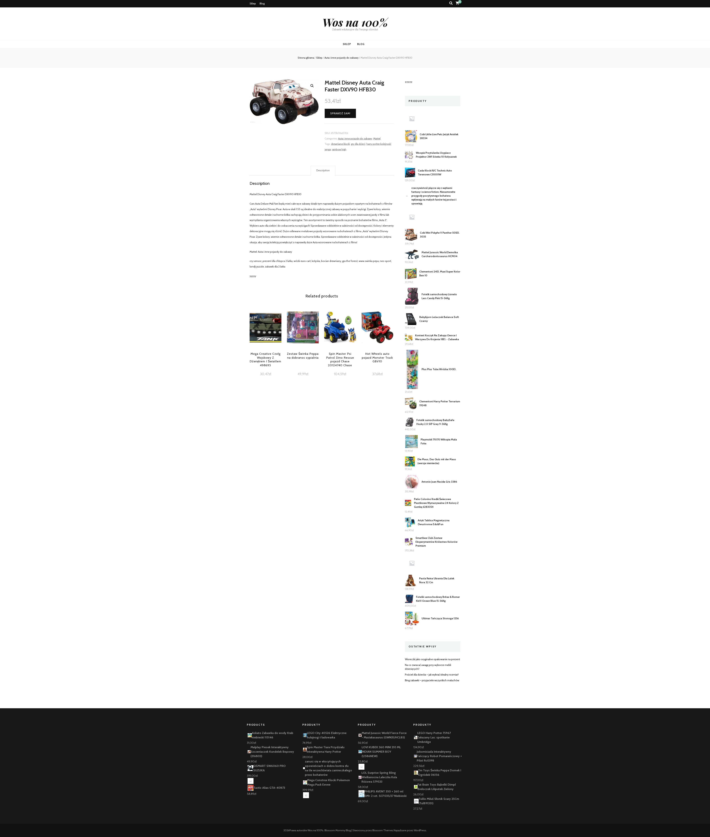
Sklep (253, 3)
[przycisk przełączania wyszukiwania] (451, 3)
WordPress (420, 830)
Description (323, 170)
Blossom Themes (382, 830)
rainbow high (339, 149)
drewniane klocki (340, 144)
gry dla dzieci (358, 144)
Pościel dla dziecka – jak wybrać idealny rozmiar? (432, 674)
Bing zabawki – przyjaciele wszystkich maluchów (432, 680)
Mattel (377, 138)
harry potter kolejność (378, 144)
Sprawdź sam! (340, 113)
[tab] (323, 170)
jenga (328, 149)
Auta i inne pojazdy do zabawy (355, 138)
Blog (262, 3)
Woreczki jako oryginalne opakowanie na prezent (432, 659)
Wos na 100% (355, 22)
